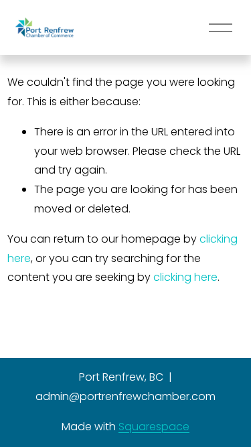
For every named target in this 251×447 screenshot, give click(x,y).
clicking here (185, 277)
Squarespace (153, 426)
